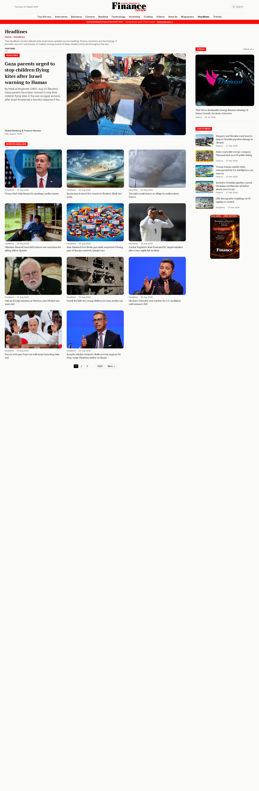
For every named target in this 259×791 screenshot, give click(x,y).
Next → (111, 366)
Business (76, 17)
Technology (118, 17)
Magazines (187, 17)
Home (8, 37)
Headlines (204, 17)
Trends (217, 17)
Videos (160, 17)
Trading (148, 17)
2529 (100, 366)
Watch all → (248, 49)
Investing (134, 17)
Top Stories (44, 17)
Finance (90, 17)
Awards (172, 17)
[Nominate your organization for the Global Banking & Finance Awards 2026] (225, 237)
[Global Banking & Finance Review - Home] (129, 6)
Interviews (61, 17)
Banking (103, 17)
